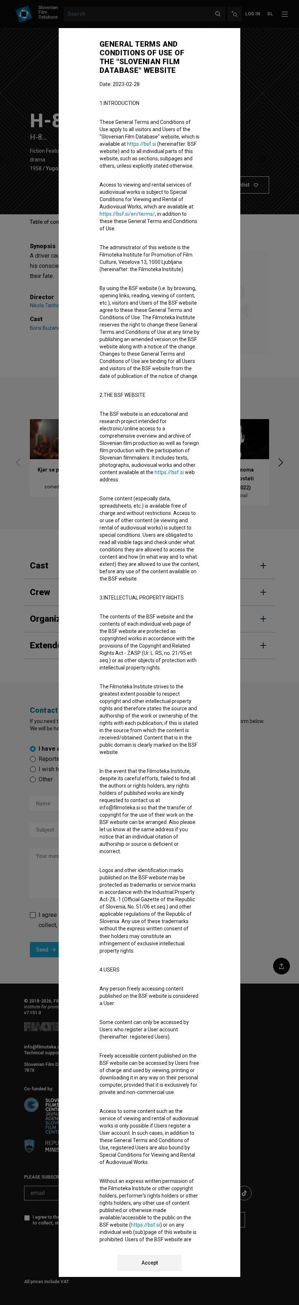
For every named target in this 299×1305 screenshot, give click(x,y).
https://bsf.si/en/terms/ (127, 214)
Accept (149, 1263)
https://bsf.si (141, 144)
